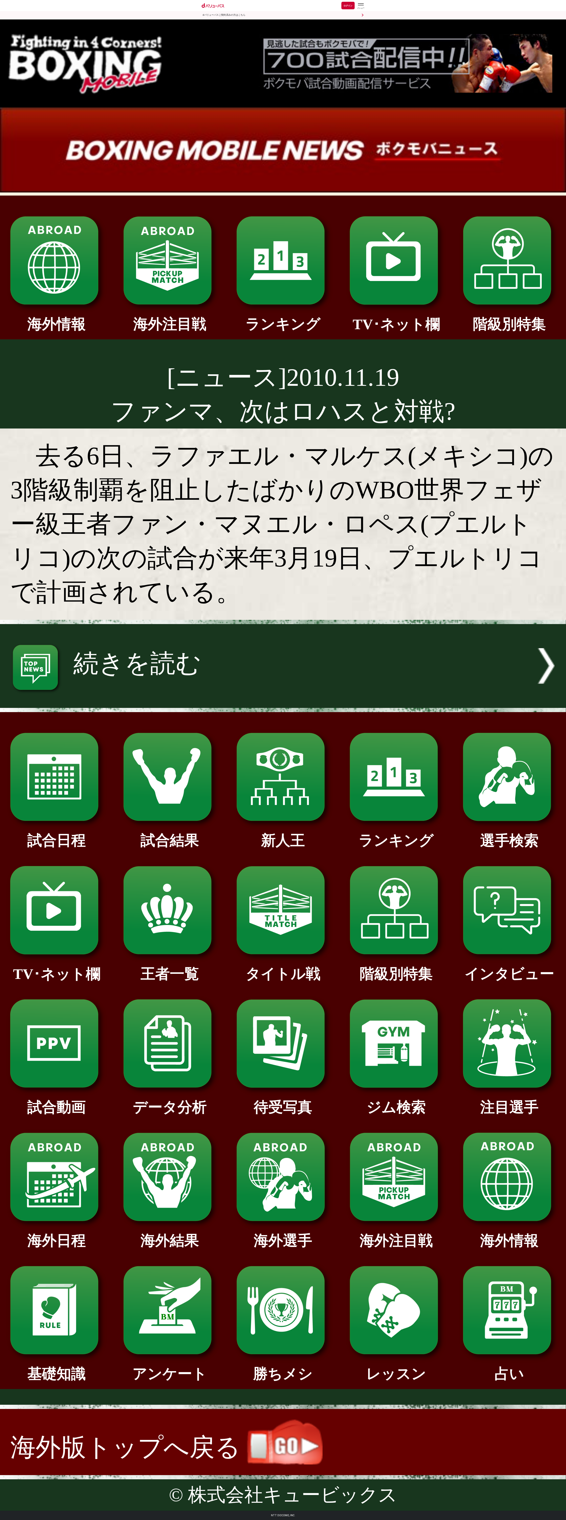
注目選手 (509, 1107)
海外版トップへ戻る (128, 1447)
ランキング (283, 324)
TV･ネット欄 (396, 324)
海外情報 (56, 324)
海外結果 (170, 1240)
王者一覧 (170, 974)
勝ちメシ (283, 1374)
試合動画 (56, 1107)
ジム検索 (396, 1107)
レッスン (396, 1374)
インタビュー (509, 974)
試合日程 (56, 840)
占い (509, 1374)
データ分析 (170, 1107)
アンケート (169, 1374)
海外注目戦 (169, 324)
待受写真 (283, 1107)
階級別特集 (509, 324)
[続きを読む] (283, 699)
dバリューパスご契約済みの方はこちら (224, 14)
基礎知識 (56, 1374)
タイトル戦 (283, 974)
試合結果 (170, 840)
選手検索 (509, 840)
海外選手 (283, 1240)
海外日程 (56, 1240)
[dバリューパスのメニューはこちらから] (360, 6)
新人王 (283, 840)
